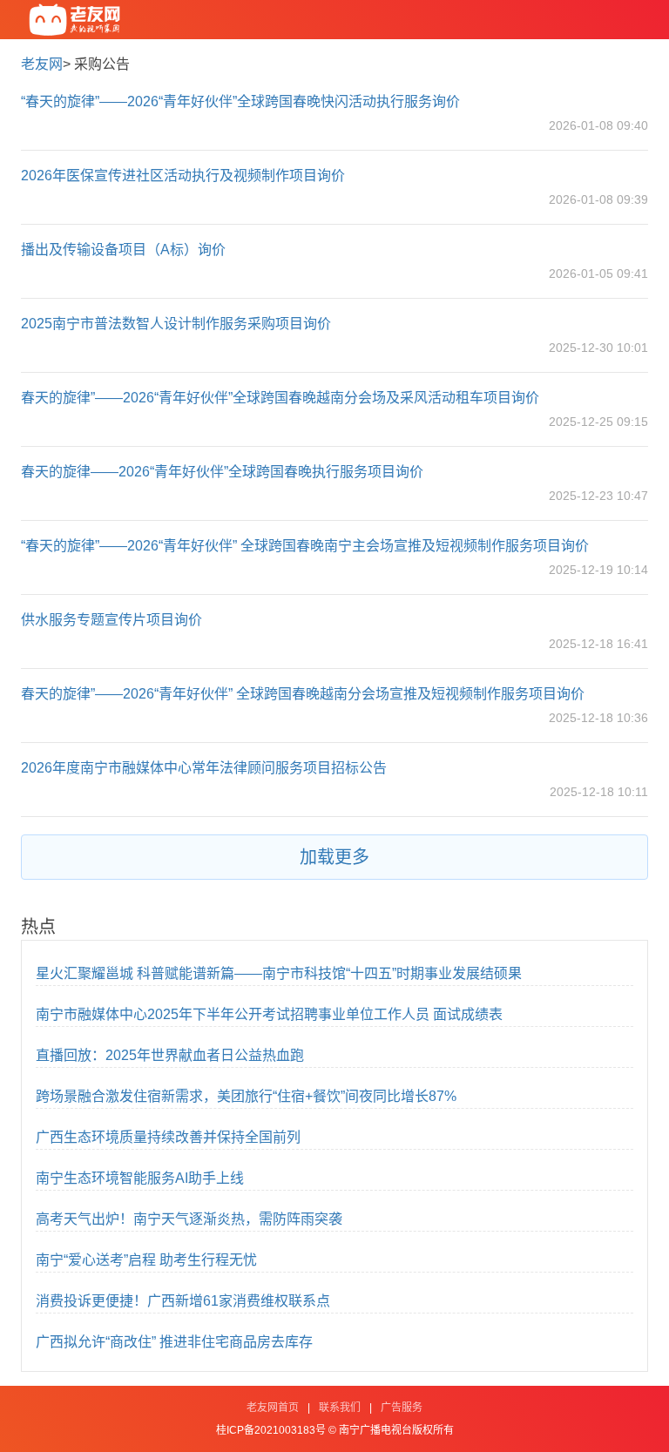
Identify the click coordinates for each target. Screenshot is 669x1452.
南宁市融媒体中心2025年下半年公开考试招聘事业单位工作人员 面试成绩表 (269, 1014)
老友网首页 (273, 1407)
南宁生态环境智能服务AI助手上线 (140, 1178)
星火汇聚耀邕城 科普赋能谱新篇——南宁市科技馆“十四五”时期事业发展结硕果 (279, 973)
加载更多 (334, 857)
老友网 (42, 64)
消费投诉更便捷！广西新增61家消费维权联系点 (183, 1300)
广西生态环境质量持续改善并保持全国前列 (168, 1137)
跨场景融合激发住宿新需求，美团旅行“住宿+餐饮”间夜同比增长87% (246, 1096)
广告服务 (401, 1407)
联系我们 (340, 1407)
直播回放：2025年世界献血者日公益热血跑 (170, 1055)
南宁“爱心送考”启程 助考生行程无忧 (146, 1260)
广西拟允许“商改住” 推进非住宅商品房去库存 (174, 1341)
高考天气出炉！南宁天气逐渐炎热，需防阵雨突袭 (189, 1219)
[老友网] (75, 19)
